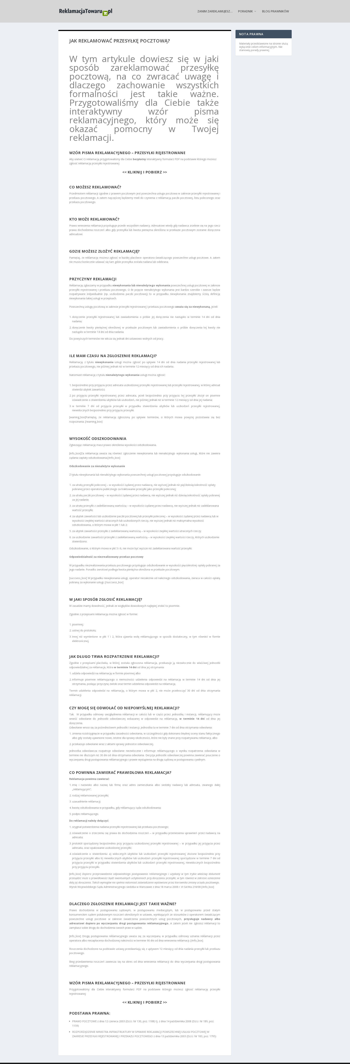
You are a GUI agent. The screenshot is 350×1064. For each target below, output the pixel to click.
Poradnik (245, 11)
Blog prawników (275, 11)
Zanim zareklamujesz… (215, 11)
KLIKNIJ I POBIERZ (144, 172)
